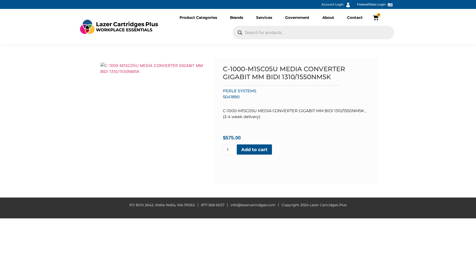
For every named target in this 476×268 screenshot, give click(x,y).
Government (297, 17)
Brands (236, 17)
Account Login (333, 4)
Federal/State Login (371, 4)
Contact (355, 17)
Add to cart (254, 149)
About (328, 17)
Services (264, 17)
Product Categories (198, 17)
